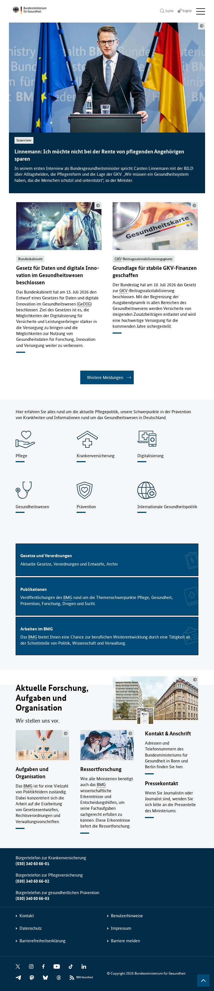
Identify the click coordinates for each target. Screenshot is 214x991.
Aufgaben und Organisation (32, 773)
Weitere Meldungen (105, 377)
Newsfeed (84, 977)
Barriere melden (125, 940)
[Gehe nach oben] (203, 980)
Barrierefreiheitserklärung (42, 940)
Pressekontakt (161, 783)
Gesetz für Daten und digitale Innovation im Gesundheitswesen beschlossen (57, 275)
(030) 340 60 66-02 (32, 881)
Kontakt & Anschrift (168, 733)
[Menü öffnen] (200, 11)
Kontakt (27, 915)
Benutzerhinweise (127, 915)
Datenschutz (31, 928)
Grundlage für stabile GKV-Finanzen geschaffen (155, 271)
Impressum (121, 928)
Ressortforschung (100, 769)
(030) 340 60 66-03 (32, 898)
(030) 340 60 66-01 (32, 863)
